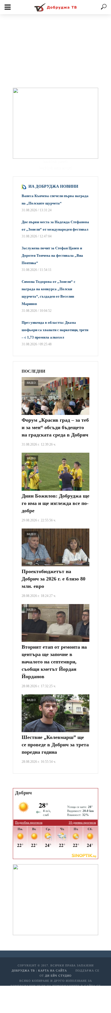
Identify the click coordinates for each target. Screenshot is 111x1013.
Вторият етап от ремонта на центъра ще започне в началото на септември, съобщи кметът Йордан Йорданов (54, 661)
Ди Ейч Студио (58, 975)
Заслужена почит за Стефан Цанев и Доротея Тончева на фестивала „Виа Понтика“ (52, 255)
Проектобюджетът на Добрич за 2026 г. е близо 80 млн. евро (53, 579)
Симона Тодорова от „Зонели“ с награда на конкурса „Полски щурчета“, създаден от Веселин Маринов (48, 292)
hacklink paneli (55, 162)
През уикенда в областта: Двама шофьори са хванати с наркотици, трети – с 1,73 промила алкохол (55, 329)
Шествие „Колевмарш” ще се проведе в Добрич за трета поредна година (55, 744)
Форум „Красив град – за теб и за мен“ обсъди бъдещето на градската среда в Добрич (55, 427)
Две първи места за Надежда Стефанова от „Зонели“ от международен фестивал (55, 225)
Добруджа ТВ (23, 970)
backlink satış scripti (55, 168)
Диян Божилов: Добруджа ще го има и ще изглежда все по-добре (55, 503)
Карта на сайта (52, 970)
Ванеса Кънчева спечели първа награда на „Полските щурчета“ (55, 199)
